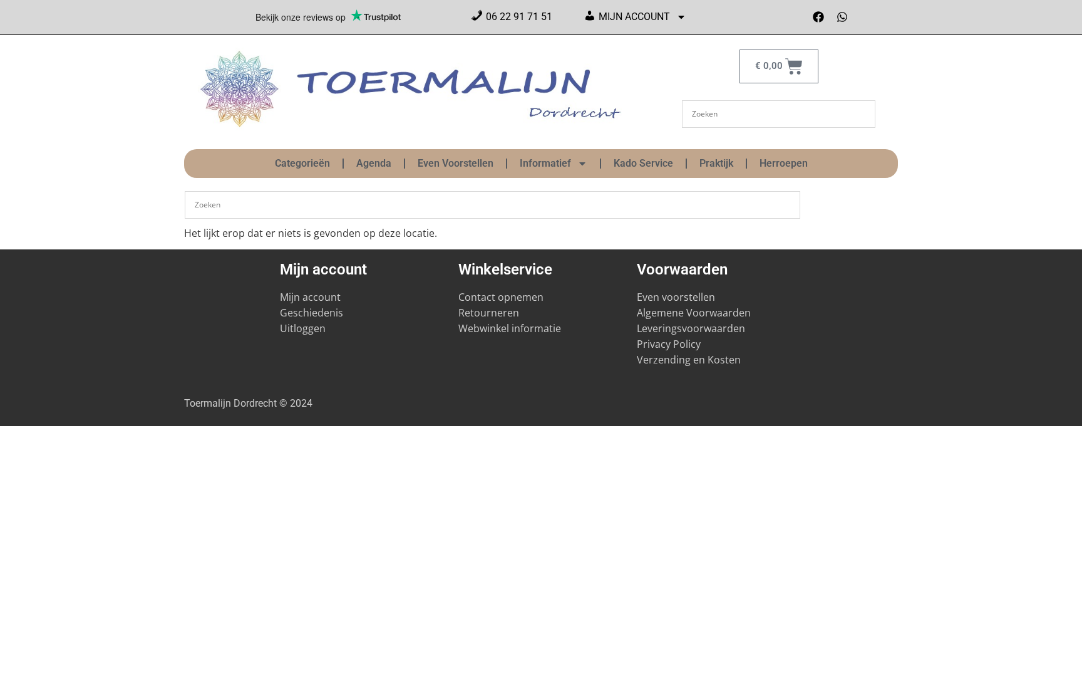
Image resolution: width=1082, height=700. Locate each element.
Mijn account (310, 297)
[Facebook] (818, 17)
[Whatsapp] (842, 17)
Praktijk (716, 163)
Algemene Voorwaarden (694, 313)
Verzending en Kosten (689, 360)
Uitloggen (303, 328)
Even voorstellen (676, 297)
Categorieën (302, 163)
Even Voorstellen (455, 163)
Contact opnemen (501, 297)
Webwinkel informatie (509, 328)
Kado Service (643, 163)
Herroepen (784, 163)
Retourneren (488, 313)
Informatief (545, 163)
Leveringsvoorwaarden (691, 328)
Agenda (373, 163)
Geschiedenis (313, 313)
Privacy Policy (669, 344)
